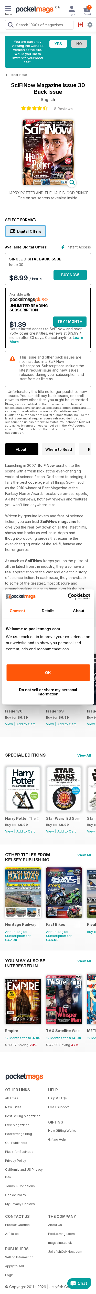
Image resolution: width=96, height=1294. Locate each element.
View (9, 724)
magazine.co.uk (60, 1243)
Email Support (58, 1107)
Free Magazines (17, 1125)
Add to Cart (25, 724)
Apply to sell (14, 1266)
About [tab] (78, 611)
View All (84, 755)
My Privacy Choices (20, 1204)
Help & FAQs (57, 1098)
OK (48, 672)
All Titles (11, 1098)
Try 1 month (69, 321)
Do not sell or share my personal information (48, 692)
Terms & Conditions (20, 1186)
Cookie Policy (15, 1195)
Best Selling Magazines (22, 1116)
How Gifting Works (62, 1130)
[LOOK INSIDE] (48, 184)
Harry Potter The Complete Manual (22, 818)
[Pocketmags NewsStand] (33, 10)
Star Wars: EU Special (63, 818)
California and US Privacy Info (24, 1173)
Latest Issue (18, 75)
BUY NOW (70, 275)
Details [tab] (48, 611)
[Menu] (8, 9)
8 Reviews (63, 109)
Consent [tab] (17, 611)
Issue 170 (14, 711)
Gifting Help (57, 1139)
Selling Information (19, 1257)
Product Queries (17, 1225)
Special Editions (25, 755)
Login (9, 1275)
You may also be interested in (25, 960)
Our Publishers (16, 1143)
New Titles (13, 1107)
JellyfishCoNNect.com (65, 1251)
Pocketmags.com (61, 1234)
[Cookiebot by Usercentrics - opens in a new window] (68, 596)
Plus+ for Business (19, 1152)
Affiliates (12, 1234)
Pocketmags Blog (18, 1134)
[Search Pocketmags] (10, 25)
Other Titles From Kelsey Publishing (27, 854)
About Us (55, 1225)
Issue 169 (55, 711)
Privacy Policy (15, 1161)
